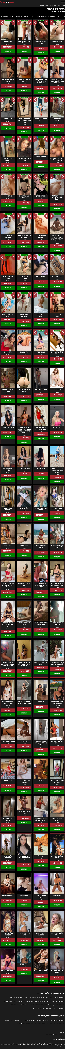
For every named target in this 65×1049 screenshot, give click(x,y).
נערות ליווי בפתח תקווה (9, 1001)
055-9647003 (7, 86)
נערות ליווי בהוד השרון (25, 997)
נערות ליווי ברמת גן (14, 1005)
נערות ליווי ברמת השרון (58, 1008)
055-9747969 (57, 126)
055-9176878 (40, 49)
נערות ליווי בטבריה (27, 1020)
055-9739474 (7, 47)
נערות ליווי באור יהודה (58, 997)
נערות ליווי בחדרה (47, 1020)
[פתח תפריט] (63, 2)
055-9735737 (40, 88)
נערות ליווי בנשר (60, 1024)
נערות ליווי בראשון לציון (46, 1005)
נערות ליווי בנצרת (8, 1020)
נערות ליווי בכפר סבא (40, 1001)
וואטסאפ (57, 51)
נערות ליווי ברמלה (25, 1005)
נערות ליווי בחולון (60, 1001)
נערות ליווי (62, 5)
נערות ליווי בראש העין (58, 1005)
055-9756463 (57, 47)
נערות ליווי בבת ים (47, 997)
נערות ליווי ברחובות (35, 1005)
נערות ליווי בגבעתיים (37, 997)
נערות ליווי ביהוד (50, 1001)
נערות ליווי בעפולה (41, 1024)
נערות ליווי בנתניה (20, 1001)
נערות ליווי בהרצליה (14, 997)
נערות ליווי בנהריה (17, 1020)
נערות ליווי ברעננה (46, 1008)
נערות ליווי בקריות (20, 1024)
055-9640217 (40, 126)
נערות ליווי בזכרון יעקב (58, 1020)
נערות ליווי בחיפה (37, 1020)
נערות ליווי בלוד (30, 1001)
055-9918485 (57, 88)
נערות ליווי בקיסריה (31, 1024)
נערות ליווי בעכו (51, 1024)
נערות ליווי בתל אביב (36, 1008)
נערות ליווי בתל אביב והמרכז (54, 5)
